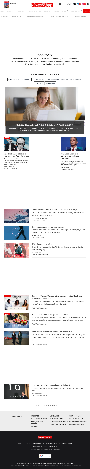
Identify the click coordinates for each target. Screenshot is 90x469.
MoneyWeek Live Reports (58, 424)
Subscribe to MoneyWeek (39, 418)
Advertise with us (50, 446)
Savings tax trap (16, 16)
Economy (47, 11)
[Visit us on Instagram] (83, 4)
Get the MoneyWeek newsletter (37, 422)
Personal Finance (34, 11)
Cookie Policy (38, 446)
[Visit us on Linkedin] (78, 4)
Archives (54, 406)
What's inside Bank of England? (59, 16)
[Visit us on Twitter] (75, 4)
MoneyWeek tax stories (76, 424)
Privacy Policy (67, 443)
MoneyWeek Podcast (56, 418)
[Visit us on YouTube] (80, 4)
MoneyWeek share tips (76, 418)
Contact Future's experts (35, 443)
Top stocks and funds (80, 16)
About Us (21, 443)
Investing (21, 11)
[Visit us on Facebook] (72, 4)
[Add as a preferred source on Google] (45, 456)
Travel (56, 11)
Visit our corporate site (67, 463)
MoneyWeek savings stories (78, 421)
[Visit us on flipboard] (85, 4)
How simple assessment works (35, 16)
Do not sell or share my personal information (45, 450)
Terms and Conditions (53, 443)
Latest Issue (34, 426)
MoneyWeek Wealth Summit (59, 421)
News (2, 11)
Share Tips (10, 11)
